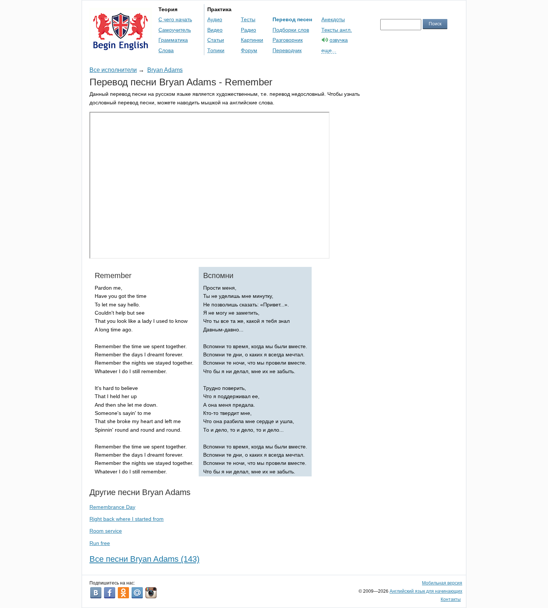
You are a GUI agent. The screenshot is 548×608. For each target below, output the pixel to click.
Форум (249, 50)
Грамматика (173, 40)
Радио (248, 30)
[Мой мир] (137, 592)
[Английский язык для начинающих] (120, 47)
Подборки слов (291, 30)
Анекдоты (333, 19)
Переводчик (287, 50)
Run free (99, 543)
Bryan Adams (165, 70)
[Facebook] (109, 592)
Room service (105, 531)
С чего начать (175, 19)
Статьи (215, 40)
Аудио (214, 19)
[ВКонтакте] (95, 592)
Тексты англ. (336, 30)
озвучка (339, 40)
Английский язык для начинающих (426, 591)
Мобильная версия (442, 583)
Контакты (451, 599)
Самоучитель (174, 30)
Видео (215, 30)
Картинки (252, 40)
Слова (166, 50)
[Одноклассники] (123, 592)
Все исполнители (113, 70)
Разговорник (288, 40)
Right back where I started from (126, 519)
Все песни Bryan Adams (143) (144, 559)
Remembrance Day (112, 507)
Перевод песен (292, 19)
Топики (215, 50)
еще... (328, 50)
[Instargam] (151, 592)
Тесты (248, 19)
